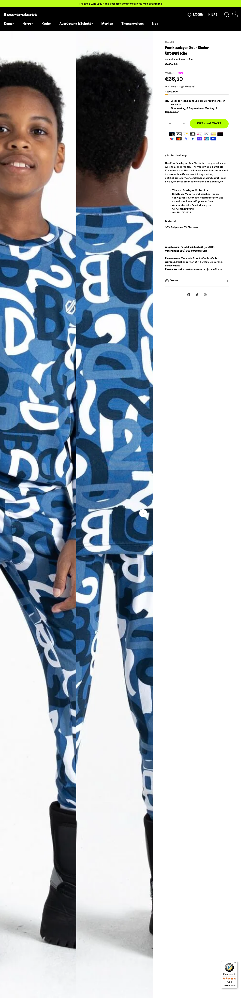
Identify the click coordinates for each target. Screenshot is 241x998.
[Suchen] (227, 15)
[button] (10, 513)
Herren (27, 23)
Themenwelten (132, 23)
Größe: (169, 64)
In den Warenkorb (209, 123)
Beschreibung (178, 155)
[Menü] (235, 963)
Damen (9, 23)
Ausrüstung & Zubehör (76, 23)
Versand (175, 280)
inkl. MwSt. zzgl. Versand (179, 86)
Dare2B (169, 42)
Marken (107, 23)
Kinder (46, 23)
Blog (155, 23)
